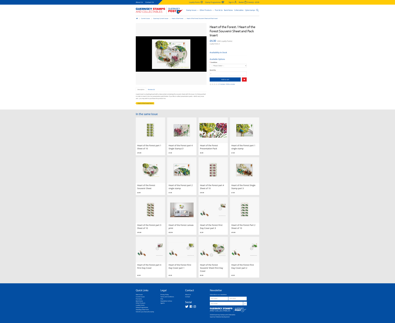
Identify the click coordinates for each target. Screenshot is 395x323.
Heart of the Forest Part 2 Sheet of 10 (243, 227)
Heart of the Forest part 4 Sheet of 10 (212, 187)
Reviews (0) (151, 89)
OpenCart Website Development (220, 317)
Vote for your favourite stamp (145, 312)
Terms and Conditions (167, 297)
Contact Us (149, 2)
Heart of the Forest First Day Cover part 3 (211, 227)
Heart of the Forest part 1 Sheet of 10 (149, 147)
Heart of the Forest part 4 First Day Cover (149, 266)
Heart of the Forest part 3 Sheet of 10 (149, 227)
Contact (187, 297)
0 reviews (222, 84)
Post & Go (219, 10)
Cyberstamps (250, 10)
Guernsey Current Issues (160, 18)
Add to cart (225, 79)
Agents (162, 303)
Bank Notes (228, 10)
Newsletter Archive (166, 301)
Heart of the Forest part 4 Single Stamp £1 (181, 147)
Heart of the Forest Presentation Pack (209, 147)
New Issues (139, 294)
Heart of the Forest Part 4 (145, 103)
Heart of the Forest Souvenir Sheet (146, 187)
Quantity (213, 70)
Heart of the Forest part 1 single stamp (243, 147)
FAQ (161, 299)
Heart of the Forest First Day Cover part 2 (242, 266)
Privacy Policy (164, 294)
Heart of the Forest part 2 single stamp (181, 187)
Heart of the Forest (177, 18)
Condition (214, 62)
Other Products (140, 303)
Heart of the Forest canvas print (181, 227)
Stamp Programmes (142, 307)
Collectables (239, 10)
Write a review (230, 84)
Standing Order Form (142, 309)
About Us (139, 2)
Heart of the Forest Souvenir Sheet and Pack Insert (202, 18)
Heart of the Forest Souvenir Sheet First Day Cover (211, 267)
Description (140, 89)
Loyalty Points (140, 305)
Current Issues (145, 18)
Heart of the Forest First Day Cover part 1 (180, 266)
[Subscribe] (245, 303)
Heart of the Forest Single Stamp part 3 (243, 187)
